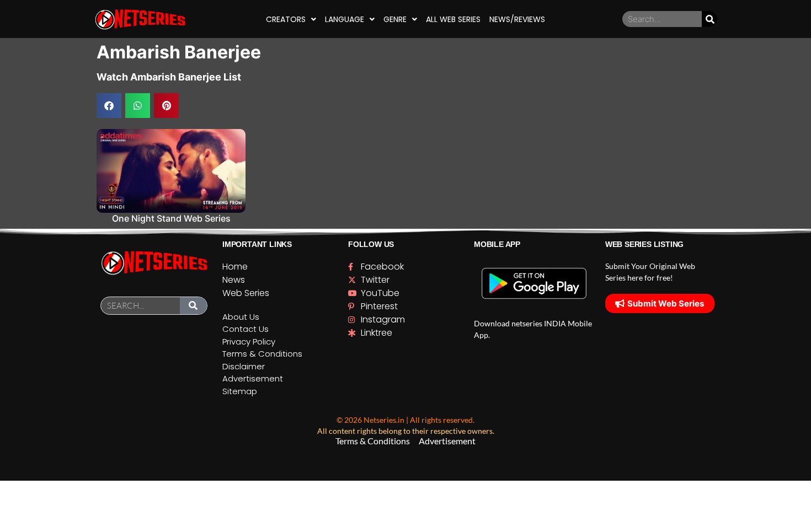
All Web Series (453, 19)
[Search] (710, 19)
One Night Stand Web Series (171, 218)
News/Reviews (517, 19)
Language (344, 19)
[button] (109, 105)
